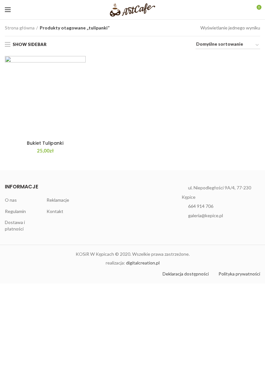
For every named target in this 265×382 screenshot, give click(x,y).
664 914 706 (200, 206)
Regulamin (15, 211)
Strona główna (20, 27)
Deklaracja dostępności (186, 273)
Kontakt (55, 211)
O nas (11, 200)
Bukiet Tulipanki (45, 143)
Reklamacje (58, 200)
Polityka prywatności (239, 273)
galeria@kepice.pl (205, 215)
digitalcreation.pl (143, 262)
